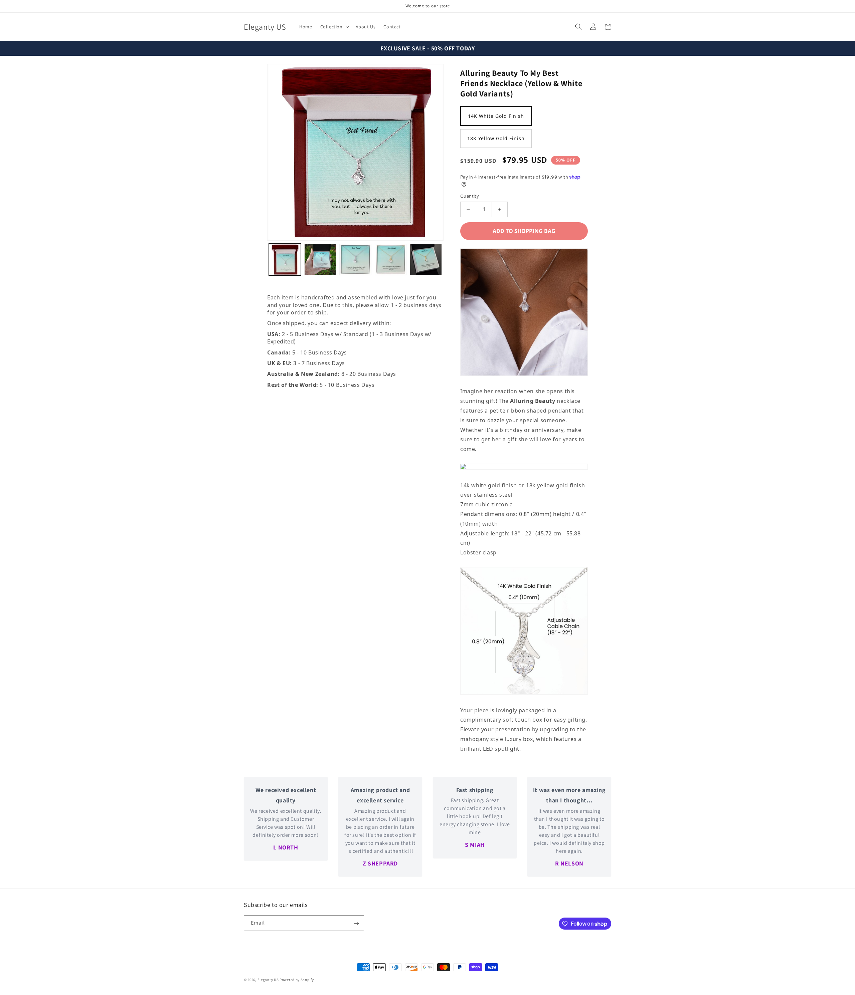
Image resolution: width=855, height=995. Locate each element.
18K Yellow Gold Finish (496, 138)
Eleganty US (268, 979)
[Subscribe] (356, 923)
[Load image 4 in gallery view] (426, 260)
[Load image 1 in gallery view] (320, 260)
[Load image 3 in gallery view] (391, 260)
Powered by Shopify (297, 979)
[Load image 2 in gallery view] (355, 260)
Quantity (469, 196)
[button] (334, 27)
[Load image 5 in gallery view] (285, 260)
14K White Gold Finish (496, 116)
